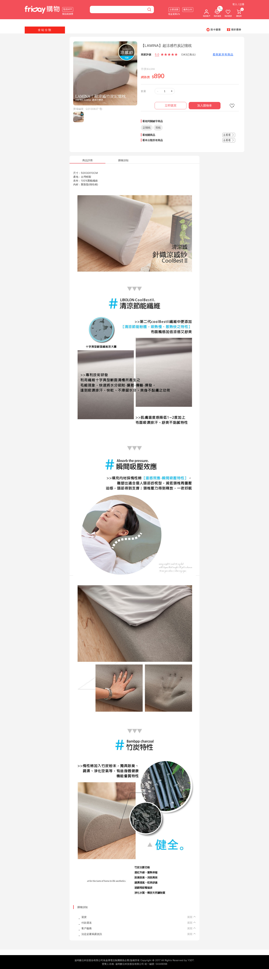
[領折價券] (234, 29)
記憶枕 (147, 127)
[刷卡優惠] (213, 29)
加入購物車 (204, 105)
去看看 (227, 134)
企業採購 (174, 9)
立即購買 (170, 105)
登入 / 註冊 (238, 4)
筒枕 (158, 127)
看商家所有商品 (223, 54)
